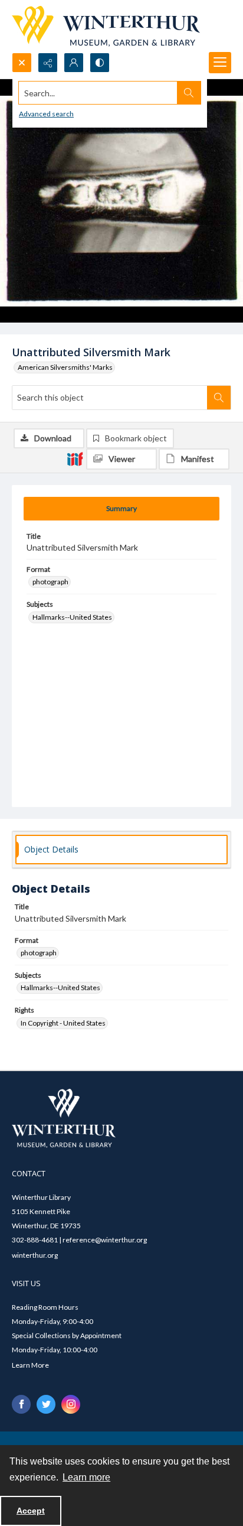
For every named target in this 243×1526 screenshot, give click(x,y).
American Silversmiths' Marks (65, 367)
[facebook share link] (21, 1404)
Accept (31, 1510)
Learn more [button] (86, 1477)
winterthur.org (35, 1255)
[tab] (121, 508)
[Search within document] (219, 397)
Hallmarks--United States (72, 617)
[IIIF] (74, 458)
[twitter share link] (46, 1404)
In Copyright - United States (63, 1023)
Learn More (30, 1365)
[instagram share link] (70, 1404)
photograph (50, 581)
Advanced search (46, 113)
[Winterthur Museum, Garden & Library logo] (106, 26)
